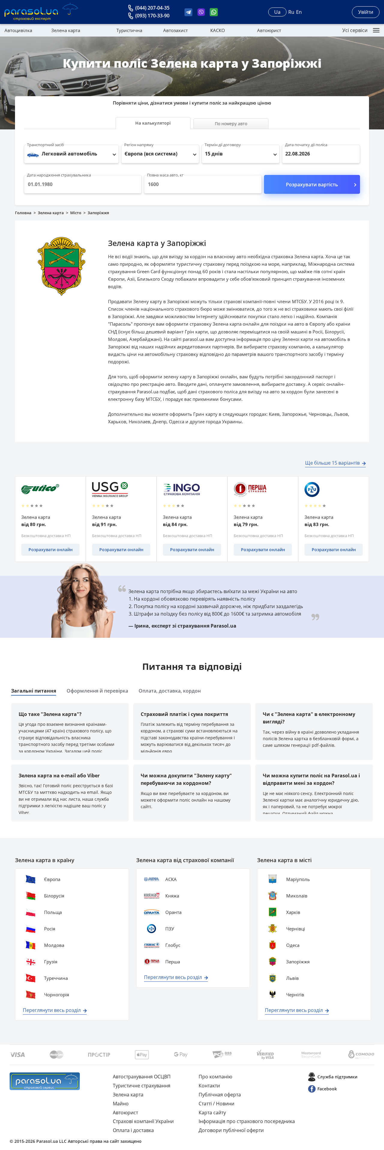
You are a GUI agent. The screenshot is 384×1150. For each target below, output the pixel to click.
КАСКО (217, 30)
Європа (52, 879)
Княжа (172, 896)
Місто (75, 212)
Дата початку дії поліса (306, 144)
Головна (23, 212)
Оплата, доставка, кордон (170, 690)
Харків (293, 912)
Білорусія (54, 896)
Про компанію (215, 1076)
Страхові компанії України (143, 1121)
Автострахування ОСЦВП (142, 1076)
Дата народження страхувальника (59, 175)
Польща (53, 912)
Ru (291, 12)
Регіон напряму (139, 144)
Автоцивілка (18, 30)
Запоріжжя (298, 962)
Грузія (50, 962)
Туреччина (56, 978)
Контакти (209, 1085)
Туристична (129, 30)
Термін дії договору (223, 144)
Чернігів (295, 995)
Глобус (172, 945)
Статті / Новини (216, 1103)
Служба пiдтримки (337, 1077)
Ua (277, 12)
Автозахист (175, 30)
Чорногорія (56, 995)
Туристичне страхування (141, 1085)
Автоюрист (269, 30)
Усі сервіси (355, 30)
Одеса (292, 945)
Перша (172, 962)
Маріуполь (298, 879)
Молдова (54, 945)
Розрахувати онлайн (50, 549)
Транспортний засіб (45, 144)
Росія (49, 929)
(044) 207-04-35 (152, 7)
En (299, 12)
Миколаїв (297, 896)
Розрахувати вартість (312, 184)
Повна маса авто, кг (165, 175)
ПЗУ (169, 929)
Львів (292, 978)
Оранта (173, 912)
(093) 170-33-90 (152, 15)
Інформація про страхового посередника (247, 1121)
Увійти (365, 12)
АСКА (171, 879)
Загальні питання (33, 690)
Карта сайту (212, 1112)
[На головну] (45, 1081)
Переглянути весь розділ (52, 1010)
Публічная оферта (220, 1094)
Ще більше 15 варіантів (332, 463)
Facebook (327, 1089)
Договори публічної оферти (231, 1130)
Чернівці (295, 929)
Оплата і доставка (133, 1130)
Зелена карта (65, 30)
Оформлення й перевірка (97, 690)
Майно (121, 1103)
